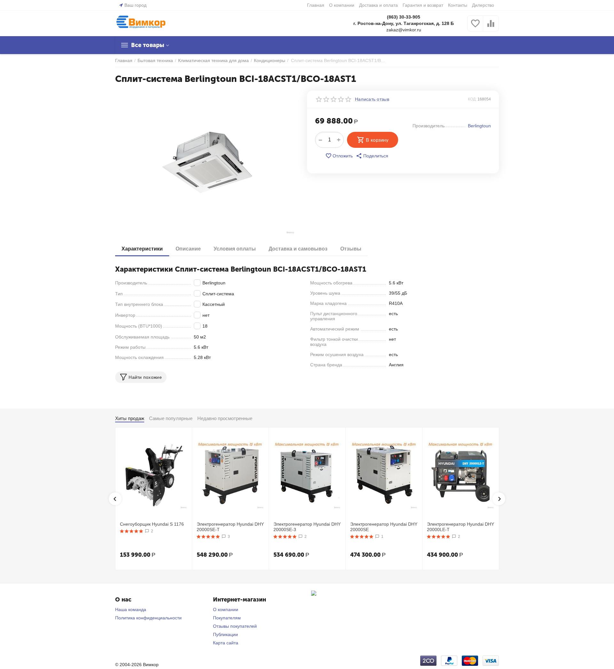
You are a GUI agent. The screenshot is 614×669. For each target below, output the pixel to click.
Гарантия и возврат (423, 5)
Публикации (225, 634)
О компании (341, 5)
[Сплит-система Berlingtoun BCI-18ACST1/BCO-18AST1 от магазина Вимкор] (207, 163)
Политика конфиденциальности (148, 617)
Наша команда (130, 609)
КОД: (472, 99)
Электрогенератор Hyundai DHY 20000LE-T (460, 527)
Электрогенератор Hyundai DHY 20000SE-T (230, 527)
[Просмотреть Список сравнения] (491, 26)
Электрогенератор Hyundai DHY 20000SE (383, 527)
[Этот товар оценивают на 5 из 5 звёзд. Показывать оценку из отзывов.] (131, 531)
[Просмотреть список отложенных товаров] (475, 26)
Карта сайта (225, 642)
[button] (372, 156)
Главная (315, 5)
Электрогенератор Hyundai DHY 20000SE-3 (307, 527)
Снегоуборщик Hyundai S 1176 (152, 524)
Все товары (147, 45)
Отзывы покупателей (235, 626)
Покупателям (227, 617)
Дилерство (483, 5)
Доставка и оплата (378, 5)
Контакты (457, 5)
